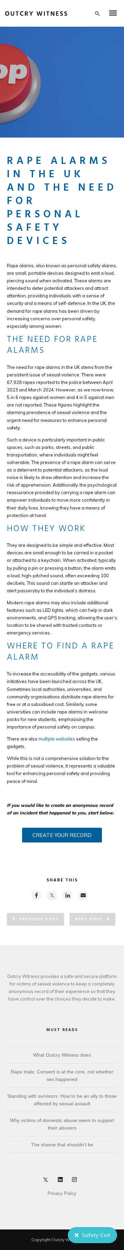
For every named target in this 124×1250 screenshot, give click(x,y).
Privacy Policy (62, 1193)
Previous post (39, 919)
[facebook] (36, 895)
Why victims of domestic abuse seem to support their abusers (62, 1124)
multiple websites (57, 739)
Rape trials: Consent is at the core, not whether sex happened (62, 1075)
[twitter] (51, 895)
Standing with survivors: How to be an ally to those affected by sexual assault (62, 1099)
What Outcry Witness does (62, 1055)
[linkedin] (67, 895)
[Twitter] (47, 1181)
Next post (89, 919)
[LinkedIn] (61, 1181)
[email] (83, 895)
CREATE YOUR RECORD (62, 835)
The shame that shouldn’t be (62, 1144)
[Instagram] (76, 1181)
